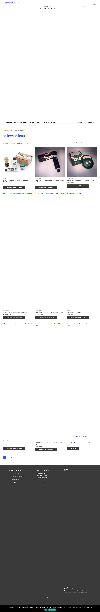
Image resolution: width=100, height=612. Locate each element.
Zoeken (94, 4)
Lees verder (73, 448)
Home (4, 130)
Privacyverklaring (41, 473)
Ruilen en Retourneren (42, 477)
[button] (46, 602)
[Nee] (98, 608)
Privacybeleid (52, 609)
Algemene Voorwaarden (42, 475)
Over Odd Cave (40, 481)
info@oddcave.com (15, 479)
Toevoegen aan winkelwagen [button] (14, 187)
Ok (46, 609)
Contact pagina (14, 482)
